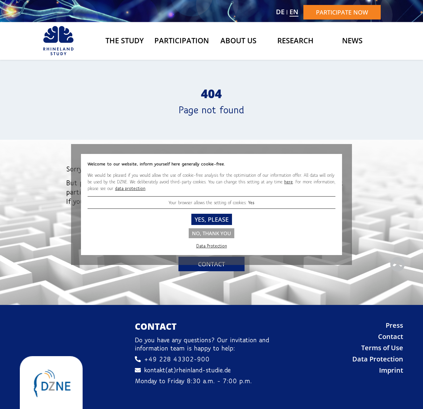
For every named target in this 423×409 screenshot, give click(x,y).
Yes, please (212, 219)
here (288, 181)
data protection (130, 188)
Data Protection (211, 245)
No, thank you (211, 233)
